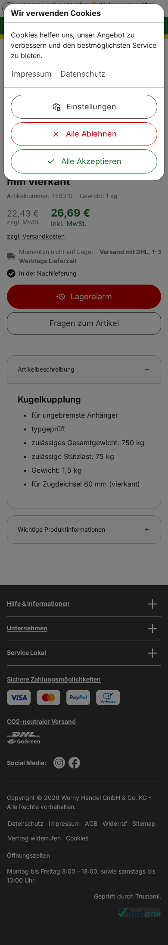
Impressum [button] (32, 73)
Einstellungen (91, 106)
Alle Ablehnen (91, 133)
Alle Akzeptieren (91, 161)
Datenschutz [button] (83, 73)
